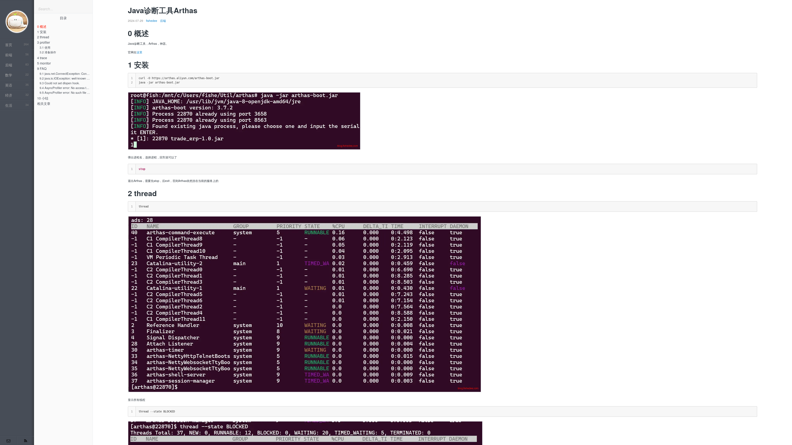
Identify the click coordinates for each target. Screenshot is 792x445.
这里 (139, 52)
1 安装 (41, 31)
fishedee (151, 21)
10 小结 (42, 98)
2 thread (43, 37)
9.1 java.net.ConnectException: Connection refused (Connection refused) (87, 73)
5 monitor (44, 63)
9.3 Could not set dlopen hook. (60, 83)
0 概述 (41, 26)
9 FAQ (41, 68)
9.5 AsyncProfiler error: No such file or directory (71, 92)
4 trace (42, 57)
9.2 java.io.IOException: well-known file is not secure (74, 78)
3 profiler (43, 42)
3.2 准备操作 (48, 52)
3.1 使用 (45, 47)
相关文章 (43, 103)
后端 (163, 21)
